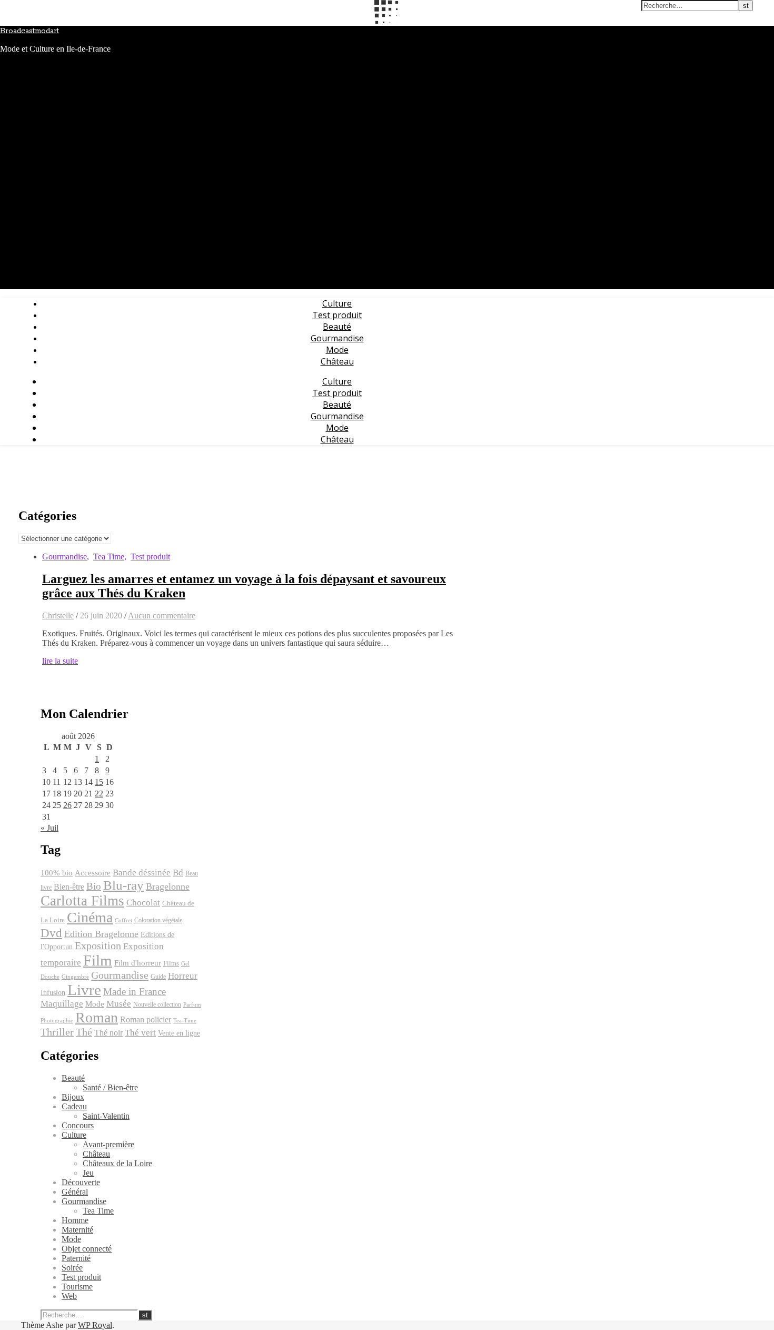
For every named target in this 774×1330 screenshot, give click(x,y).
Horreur (182, 976)
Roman (96, 1017)
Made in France (134, 991)
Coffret (123, 920)
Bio (93, 886)
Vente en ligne (179, 1033)
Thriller (57, 1032)
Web (69, 1296)
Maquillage (62, 1004)
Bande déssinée (142, 873)
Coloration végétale (158, 920)
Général (75, 1191)
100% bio (57, 873)
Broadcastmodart (29, 31)
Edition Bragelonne (101, 934)
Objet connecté (87, 1248)
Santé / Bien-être (110, 1087)
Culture (337, 303)
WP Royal (95, 1325)
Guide (158, 976)
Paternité (76, 1258)
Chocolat (143, 903)
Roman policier (145, 1019)
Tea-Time (184, 1020)
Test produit (337, 315)
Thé (84, 1032)
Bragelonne (168, 886)
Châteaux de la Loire (117, 1163)
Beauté (337, 326)
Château (337, 361)
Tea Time (108, 556)
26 (67, 805)
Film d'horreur (137, 963)
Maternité (77, 1229)
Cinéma (90, 917)
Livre (84, 989)
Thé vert (140, 1033)
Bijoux (73, 1096)
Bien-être (69, 886)
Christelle (58, 615)
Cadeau (74, 1106)
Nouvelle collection (157, 1004)
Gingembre (75, 977)
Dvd (51, 933)
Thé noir (108, 1032)
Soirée (72, 1267)
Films (171, 963)
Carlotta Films (82, 901)
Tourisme (77, 1286)
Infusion (53, 992)
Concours (78, 1125)
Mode (337, 350)
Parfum (192, 1005)
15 (99, 781)
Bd (178, 873)
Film (97, 960)
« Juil (49, 827)
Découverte (81, 1182)
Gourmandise (337, 338)
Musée (118, 1004)
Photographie (57, 1020)
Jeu (88, 1172)
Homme (75, 1220)
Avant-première (108, 1144)
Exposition (98, 945)
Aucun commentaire (161, 615)
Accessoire (93, 873)
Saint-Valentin (106, 1115)
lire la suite (60, 660)
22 (99, 793)
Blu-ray (123, 885)
